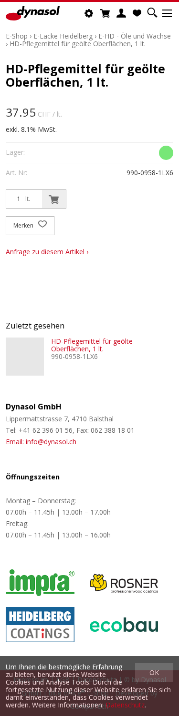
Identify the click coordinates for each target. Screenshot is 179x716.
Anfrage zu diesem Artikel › (47, 251)
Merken (24, 225)
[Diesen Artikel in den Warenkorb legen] (54, 199)
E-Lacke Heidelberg (63, 35)
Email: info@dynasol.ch (41, 441)
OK (154, 672)
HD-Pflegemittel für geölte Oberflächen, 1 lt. (78, 43)
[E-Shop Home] (33, 13)
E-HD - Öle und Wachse (134, 35)
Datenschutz (125, 704)
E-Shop (17, 35)
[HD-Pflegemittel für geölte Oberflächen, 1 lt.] (25, 357)
